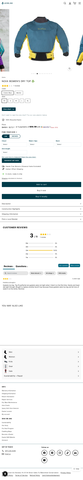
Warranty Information (9, 390)
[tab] (22, 266)
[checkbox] (62, 273)
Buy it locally (41, 196)
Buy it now (41, 190)
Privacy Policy (66, 472)
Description (6, 204)
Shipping (4, 178)
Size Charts (6, 405)
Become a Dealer (7, 434)
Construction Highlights (11, 209)
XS (4, 101)
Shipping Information (10, 214)
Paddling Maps (7, 431)
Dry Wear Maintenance (9, 402)
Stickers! (5, 440)
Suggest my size (11, 160)
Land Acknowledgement (51, 475)
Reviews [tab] (9, 266)
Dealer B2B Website (8, 437)
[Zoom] (70, 68)
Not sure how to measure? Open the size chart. (19, 157)
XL (28, 101)
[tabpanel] (41, 285)
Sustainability (6, 422)
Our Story (5, 425)
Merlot (18, 93)
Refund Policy (35, 475)
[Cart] (74, 3)
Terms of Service (21, 475)
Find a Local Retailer (10, 219)
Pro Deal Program (8, 428)
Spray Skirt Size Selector (10, 408)
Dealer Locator (7, 411)
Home (4, 77)
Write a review (75, 265)
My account (6, 414)
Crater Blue (7, 93)
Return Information (8, 396)
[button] (33, 127)
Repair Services (7, 399)
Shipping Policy (7, 475)
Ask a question (63, 265)
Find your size (8, 132)
